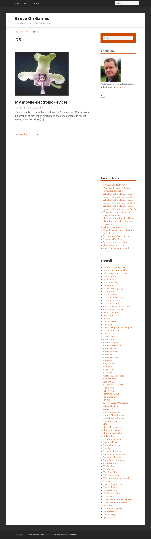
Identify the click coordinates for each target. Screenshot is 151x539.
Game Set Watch (111, 342)
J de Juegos (108, 388)
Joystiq (106, 400)
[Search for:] (127, 3)
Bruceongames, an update (116, 242)
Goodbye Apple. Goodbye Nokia (118, 218)
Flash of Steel (109, 333)
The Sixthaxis (110, 487)
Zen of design (109, 514)
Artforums (108, 279)
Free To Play (109, 336)
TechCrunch (109, 469)
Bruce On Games (32, 18)
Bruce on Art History (113, 297)
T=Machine (108, 466)
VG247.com (108, 496)
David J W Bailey (111, 312)
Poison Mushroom (112, 445)
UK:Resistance (110, 490)
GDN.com (107, 367)
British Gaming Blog (113, 288)
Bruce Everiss (110, 294)
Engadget (107, 324)
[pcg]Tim (107, 517)
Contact (35, 3)
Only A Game (109, 436)
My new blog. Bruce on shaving (118, 236)
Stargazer (73, 534)
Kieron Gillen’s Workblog (115, 403)
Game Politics (110, 339)
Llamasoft (108, 409)
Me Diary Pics (110, 421)
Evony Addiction (111, 330)
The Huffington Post (113, 484)
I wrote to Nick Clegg (113, 239)
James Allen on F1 (112, 394)
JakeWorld (108, 391)
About (25, 3)
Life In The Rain (111, 406)
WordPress (60, 534)
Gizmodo (107, 373)
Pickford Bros (110, 442)
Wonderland (109, 511)
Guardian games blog (113, 376)
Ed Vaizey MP (109, 321)
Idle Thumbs (109, 382)
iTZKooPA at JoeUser (113, 385)
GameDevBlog (110, 352)
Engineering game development (118, 327)
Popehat (107, 448)
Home (17, 3)
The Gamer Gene (111, 475)
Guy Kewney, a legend (113, 245)
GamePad (108, 354)
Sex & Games (109, 463)
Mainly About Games (113, 415)
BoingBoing (109, 285)
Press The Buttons (112, 451)
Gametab (107, 361)
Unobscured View (112, 493)
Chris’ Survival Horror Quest (117, 306)
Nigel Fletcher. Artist (113, 427)
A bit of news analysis (113, 227)
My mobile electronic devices (41, 102)
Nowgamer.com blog (113, 433)
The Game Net (110, 472)
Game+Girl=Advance (113, 346)
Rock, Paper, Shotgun (113, 460)
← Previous (22, 134)
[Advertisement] (118, 137)
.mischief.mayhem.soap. (115, 267)
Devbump (108, 315)
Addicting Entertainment (115, 273)
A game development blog (116, 270)
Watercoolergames (112, 508)
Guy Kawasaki (110, 379)
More (122, 87)
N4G (105, 424)
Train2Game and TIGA (114, 185)
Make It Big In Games (113, 418)
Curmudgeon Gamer (113, 309)
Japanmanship (110, 397)
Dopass (106, 318)
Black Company (111, 282)
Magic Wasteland (111, 412)
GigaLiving (108, 370)
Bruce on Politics (111, 300)
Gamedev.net (109, 348)
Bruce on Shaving (112, 303)
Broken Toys (109, 291)
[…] (42, 119)
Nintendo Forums (111, 430)
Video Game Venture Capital (117, 499)
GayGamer (108, 364)
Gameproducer (110, 358)
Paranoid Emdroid (112, 439)
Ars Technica (109, 276)
